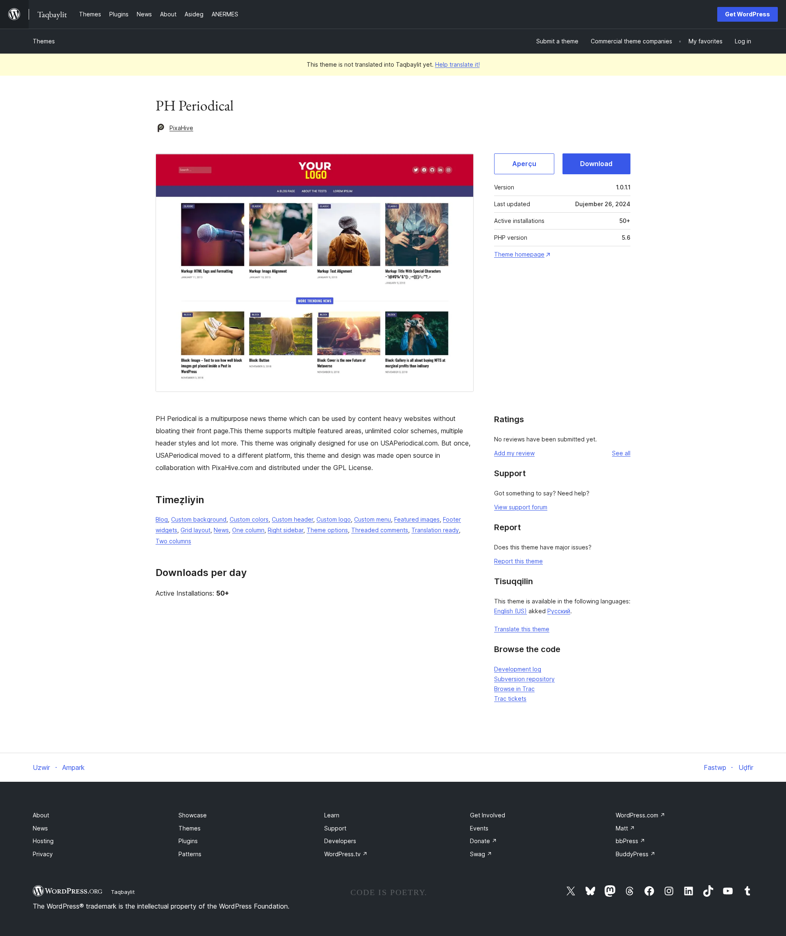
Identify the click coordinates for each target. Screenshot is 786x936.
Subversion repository (524, 678)
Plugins (188, 840)
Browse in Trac (514, 688)
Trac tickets (510, 698)
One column (248, 529)
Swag (481, 853)
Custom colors (249, 519)
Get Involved (487, 815)
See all (621, 453)
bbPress (630, 840)
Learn (331, 815)
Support (335, 828)
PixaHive (181, 127)
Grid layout (195, 529)
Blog (162, 519)
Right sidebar (285, 529)
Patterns (189, 853)
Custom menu (372, 519)
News (221, 529)
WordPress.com (640, 815)
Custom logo (333, 519)
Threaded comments (379, 529)
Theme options (327, 529)
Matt (625, 828)
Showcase (192, 815)
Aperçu (524, 164)
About (41, 815)
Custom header (292, 519)
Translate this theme (521, 629)
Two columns (173, 541)
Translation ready (435, 529)
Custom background (198, 519)
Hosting (43, 840)
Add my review (514, 453)
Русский (558, 611)
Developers (340, 840)
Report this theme (518, 561)
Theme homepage (519, 254)
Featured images (417, 519)
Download (596, 164)
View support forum (520, 507)
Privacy (43, 853)
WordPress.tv (346, 853)
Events (479, 828)
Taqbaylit (123, 892)
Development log (517, 669)
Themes (44, 41)
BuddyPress (635, 853)
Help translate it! (457, 64)
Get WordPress (747, 14)
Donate (483, 840)
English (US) (510, 611)
